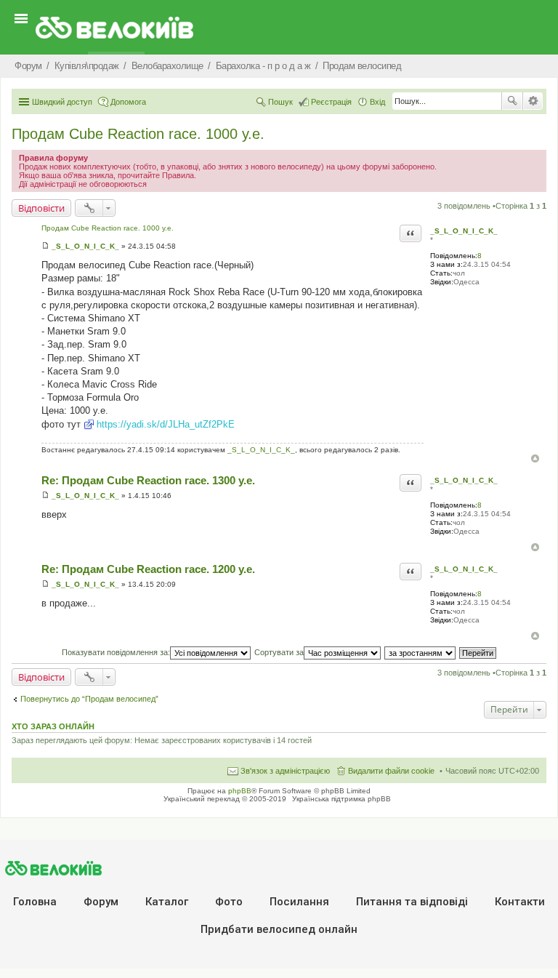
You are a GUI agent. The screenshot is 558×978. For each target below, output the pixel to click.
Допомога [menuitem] (128, 101)
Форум (101, 901)
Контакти (520, 901)
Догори (535, 458)
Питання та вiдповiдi (412, 901)
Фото (229, 901)
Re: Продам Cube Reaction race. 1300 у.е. (148, 480)
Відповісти (41, 208)
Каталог (166, 901)
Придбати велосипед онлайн (279, 929)
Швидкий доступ (62, 101)
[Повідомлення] (45, 246)
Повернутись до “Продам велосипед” (89, 698)
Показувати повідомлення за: (116, 652)
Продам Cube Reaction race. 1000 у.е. (138, 134)
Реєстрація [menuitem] (331, 101)
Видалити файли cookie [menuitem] (391, 770)
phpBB (239, 791)
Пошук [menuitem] (280, 101)
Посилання (299, 901)
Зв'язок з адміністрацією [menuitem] (285, 770)
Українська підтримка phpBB (341, 799)
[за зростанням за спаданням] (420, 652)
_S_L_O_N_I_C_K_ (464, 231)
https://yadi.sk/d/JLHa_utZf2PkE (166, 424)
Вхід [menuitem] (377, 101)
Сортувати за (279, 652)
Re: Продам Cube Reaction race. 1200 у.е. (148, 569)
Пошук (512, 101)
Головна (35, 901)
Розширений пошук (533, 101)
